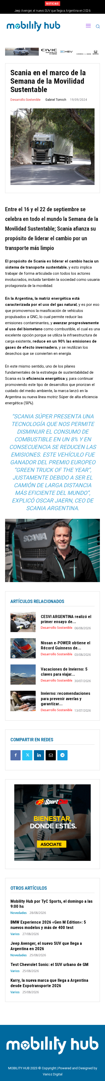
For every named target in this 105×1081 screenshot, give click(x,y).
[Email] (51, 755)
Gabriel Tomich (55, 99)
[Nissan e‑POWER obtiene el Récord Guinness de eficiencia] (23, 648)
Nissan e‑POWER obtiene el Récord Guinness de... (65, 645)
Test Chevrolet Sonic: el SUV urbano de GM (53, 10)
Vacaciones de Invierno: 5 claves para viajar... (64, 672)
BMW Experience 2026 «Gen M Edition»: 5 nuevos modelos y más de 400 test (48, 925)
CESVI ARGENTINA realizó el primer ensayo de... (66, 619)
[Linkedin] (39, 755)
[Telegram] (62, 755)
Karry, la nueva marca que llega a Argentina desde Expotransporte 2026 (49, 983)
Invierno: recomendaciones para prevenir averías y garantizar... (65, 698)
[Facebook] (15, 755)
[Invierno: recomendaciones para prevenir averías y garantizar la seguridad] (23, 701)
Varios (15, 934)
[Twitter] (27, 755)
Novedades (18, 912)
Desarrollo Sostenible (25, 99)
